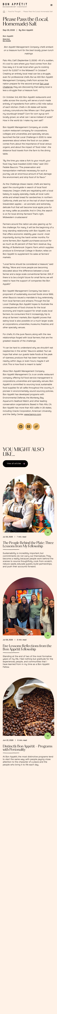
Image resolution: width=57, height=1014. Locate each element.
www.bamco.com (32, 414)
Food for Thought (14, 11)
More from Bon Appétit (7, 40)
